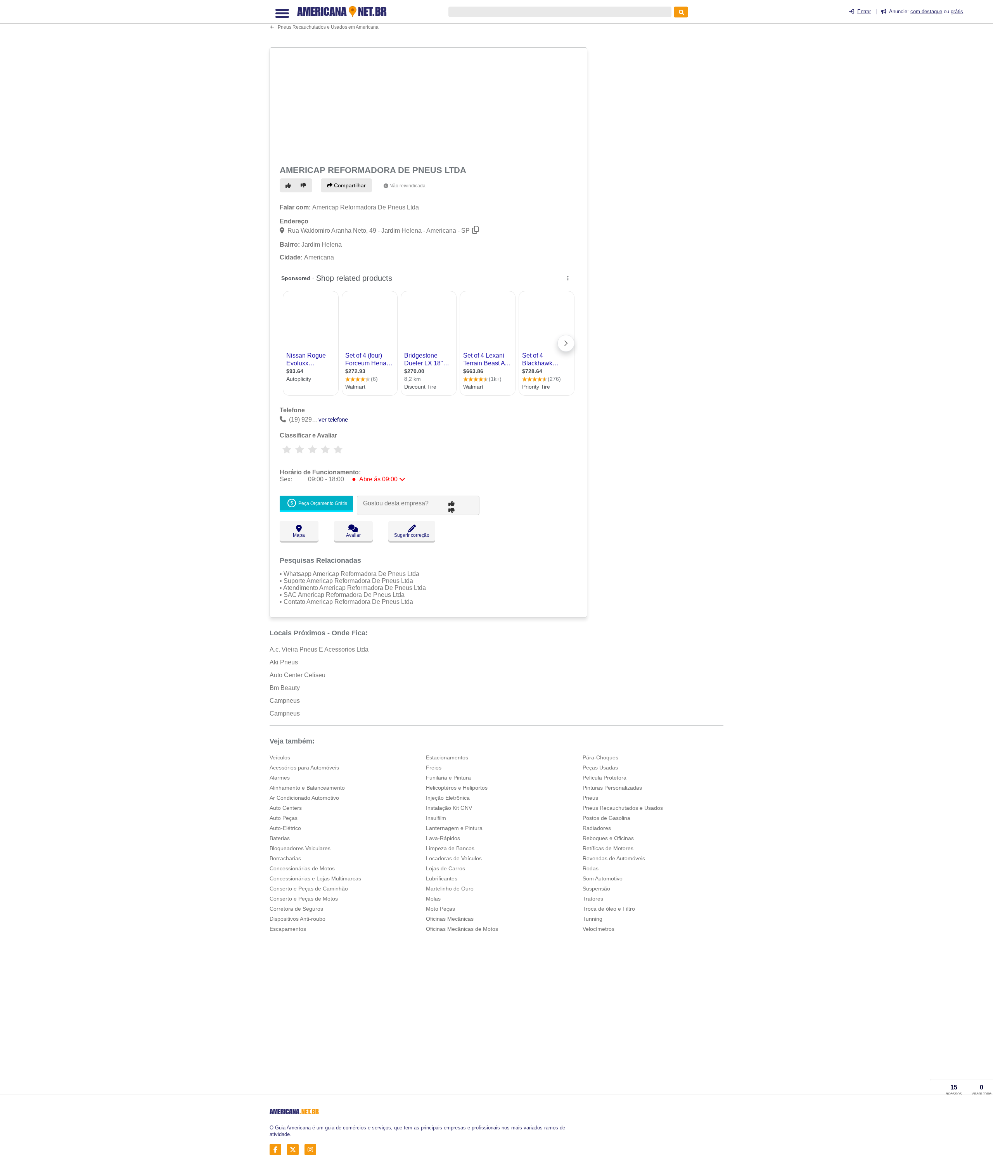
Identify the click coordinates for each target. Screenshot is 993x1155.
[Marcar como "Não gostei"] (304, 185)
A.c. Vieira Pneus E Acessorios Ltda (319, 649)
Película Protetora (604, 778)
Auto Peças (284, 818)
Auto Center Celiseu (297, 675)
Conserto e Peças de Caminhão (309, 888)
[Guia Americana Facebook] (277, 1150)
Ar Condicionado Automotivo (304, 798)
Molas (433, 899)
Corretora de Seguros (296, 909)
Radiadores (597, 828)
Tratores (593, 899)
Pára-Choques (600, 757)
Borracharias (285, 858)
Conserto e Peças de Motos (304, 899)
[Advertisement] (429, 105)
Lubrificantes (441, 878)
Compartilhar (349, 185)
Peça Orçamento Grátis (322, 504)
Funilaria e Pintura (448, 778)
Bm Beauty (285, 688)
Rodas (591, 868)
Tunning (592, 919)
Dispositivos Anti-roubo (297, 919)
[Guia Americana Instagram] (312, 1150)
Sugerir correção (411, 535)
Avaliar (353, 535)
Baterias (280, 838)
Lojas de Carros (445, 868)
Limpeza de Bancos (450, 848)
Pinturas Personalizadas (612, 788)
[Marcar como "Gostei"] (289, 185)
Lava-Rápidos (443, 838)
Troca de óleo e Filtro (609, 909)
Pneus (590, 798)
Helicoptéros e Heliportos (457, 788)
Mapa (299, 535)
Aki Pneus (284, 662)
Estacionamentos (447, 757)
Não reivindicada (407, 185)
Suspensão (596, 888)
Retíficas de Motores (608, 848)
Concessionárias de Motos (302, 868)
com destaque (926, 11)
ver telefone (333, 419)
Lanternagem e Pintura (454, 828)
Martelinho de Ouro (450, 888)
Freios (433, 767)
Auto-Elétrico (285, 828)
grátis (957, 11)
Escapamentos (288, 929)
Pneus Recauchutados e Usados (623, 808)
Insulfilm (436, 818)
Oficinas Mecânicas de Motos (462, 929)
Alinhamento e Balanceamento (307, 788)
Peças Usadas (600, 767)
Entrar (864, 11)
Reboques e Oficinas (608, 838)
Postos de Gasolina (606, 818)
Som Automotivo (603, 878)
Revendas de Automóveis (614, 858)
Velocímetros (598, 929)
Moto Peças (440, 909)
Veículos (280, 757)
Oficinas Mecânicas (450, 919)
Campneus (285, 700)
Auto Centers (286, 808)
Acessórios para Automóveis (304, 767)
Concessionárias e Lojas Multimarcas (315, 878)
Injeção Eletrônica (448, 798)
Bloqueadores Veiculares (300, 848)
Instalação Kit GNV (449, 808)
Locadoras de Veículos (454, 858)
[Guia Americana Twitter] (295, 1150)
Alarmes (280, 778)
